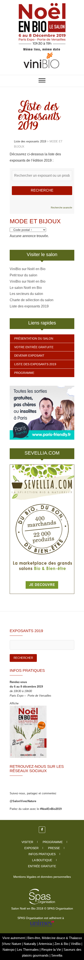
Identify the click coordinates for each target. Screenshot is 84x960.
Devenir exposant (29, 355)
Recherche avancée (61, 207)
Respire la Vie (51, 949)
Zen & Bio (61, 944)
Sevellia (56, 955)
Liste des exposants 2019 (29, 306)
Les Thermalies (28, 949)
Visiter (27, 842)
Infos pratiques (42, 854)
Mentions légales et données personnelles (42, 876)
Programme (24, 373)
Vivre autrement (14, 938)
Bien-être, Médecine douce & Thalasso (54, 938)
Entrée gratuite (42, 866)
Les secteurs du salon (26, 294)
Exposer (31, 848)
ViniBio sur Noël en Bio (27, 269)
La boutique (42, 860)
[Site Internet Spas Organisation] (42, 891)
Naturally (30, 944)
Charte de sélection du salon (31, 300)
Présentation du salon (33, 338)
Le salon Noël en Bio (26, 288)
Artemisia (46, 944)
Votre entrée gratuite (33, 347)
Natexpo (9, 949)
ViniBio (76, 944)
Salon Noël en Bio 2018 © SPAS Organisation (42, 908)
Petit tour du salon (23, 275)
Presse (54, 848)
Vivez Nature (12, 944)
